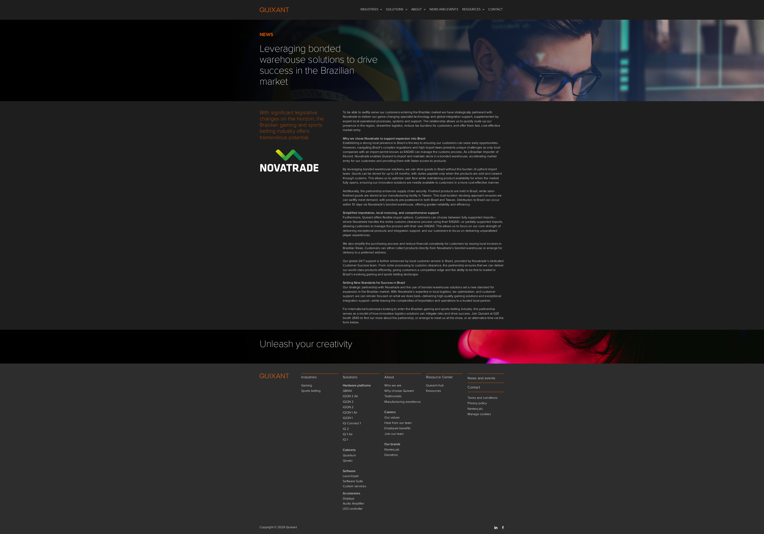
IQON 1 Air (350, 412)
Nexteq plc (392, 449)
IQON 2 (348, 407)
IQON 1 (348, 418)
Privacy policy (477, 403)
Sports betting (311, 390)
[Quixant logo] (274, 375)
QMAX (347, 390)
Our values (392, 417)
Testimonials (392, 396)
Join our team (394, 433)
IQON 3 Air (350, 396)
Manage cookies (479, 414)
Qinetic (348, 460)
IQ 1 (345, 439)
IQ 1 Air (348, 434)
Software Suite (353, 481)
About (389, 377)
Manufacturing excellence (402, 401)
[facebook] (502, 527)
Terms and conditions (482, 397)
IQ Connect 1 (352, 423)
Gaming (306, 385)
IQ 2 (346, 428)
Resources (433, 390)
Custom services (354, 486)
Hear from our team (398, 423)
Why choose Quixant (399, 390)
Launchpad (351, 476)
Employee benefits (397, 428)
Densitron (391, 455)
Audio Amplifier (353, 503)
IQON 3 (348, 401)
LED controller (353, 508)
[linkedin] (495, 527)
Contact (474, 387)
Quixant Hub (435, 385)
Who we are (392, 385)
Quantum (349, 455)
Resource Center (439, 377)
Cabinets (349, 450)
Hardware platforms (357, 385)
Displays (348, 498)
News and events (481, 378)
